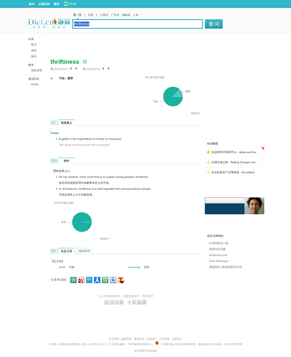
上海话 (104, 14)
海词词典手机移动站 (145, 350)
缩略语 (126, 14)
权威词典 (44, 4)
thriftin (35, 84)
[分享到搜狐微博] (120, 279)
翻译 (56, 4)
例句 (34, 50)
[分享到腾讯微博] (89, 279)
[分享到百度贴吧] (112, 279)
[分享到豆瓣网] (104, 279)
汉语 (90, 14)
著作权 (130, 296)
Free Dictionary (218, 261)
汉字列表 (164, 338)
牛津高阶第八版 (218, 243)
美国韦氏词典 (217, 249)
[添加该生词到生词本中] (85, 62)
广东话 (115, 14)
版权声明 (126, 338)
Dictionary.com (218, 255)
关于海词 (114, 338)
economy (134, 267)
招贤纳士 (177, 338)
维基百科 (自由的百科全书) (225, 266)
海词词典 (70, 344)
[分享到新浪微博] (81, 279)
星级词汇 (152, 338)
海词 (31, 4)
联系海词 (139, 338)
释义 (34, 44)
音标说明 (36, 70)
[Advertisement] (122, 44)
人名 (136, 14)
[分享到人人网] (97, 279)
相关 (34, 56)
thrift (62, 267)
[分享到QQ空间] (73, 279)
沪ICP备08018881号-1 (140, 344)
